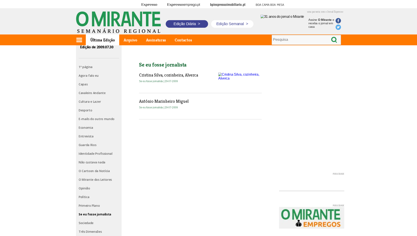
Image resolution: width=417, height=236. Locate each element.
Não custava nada (92, 162)
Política (84, 197)
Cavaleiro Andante (92, 93)
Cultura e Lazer (90, 101)
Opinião (84, 188)
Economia (86, 127)
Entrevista (86, 136)
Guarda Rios (87, 145)
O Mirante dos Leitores (95, 179)
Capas (83, 84)
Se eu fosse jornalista (95, 214)
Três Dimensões (90, 231)
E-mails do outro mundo (96, 119)
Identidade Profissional (96, 153)
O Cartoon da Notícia (94, 171)
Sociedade (86, 223)
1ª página (86, 67)
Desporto (85, 110)
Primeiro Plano (89, 205)
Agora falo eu (89, 75)
